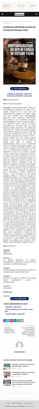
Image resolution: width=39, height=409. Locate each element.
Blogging (13, 406)
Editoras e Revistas (17, 403)
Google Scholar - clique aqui (15, 314)
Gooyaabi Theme (29, 406)
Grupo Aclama (19, 352)
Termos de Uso (28, 403)
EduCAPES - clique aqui (13, 307)
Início (8, 403)
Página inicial (6, 22)
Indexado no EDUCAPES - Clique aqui (19, 94)
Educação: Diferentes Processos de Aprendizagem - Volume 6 (23, 365)
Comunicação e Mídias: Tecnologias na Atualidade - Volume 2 (23, 373)
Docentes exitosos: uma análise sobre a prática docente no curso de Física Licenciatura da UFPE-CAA (23, 382)
